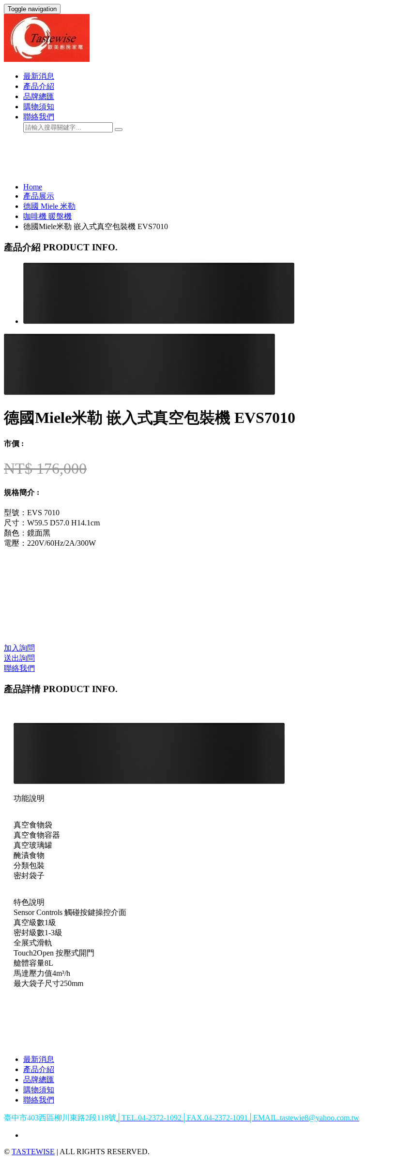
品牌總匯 (38, 96)
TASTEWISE (33, 1151)
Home (32, 187)
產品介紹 (38, 86)
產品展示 (38, 196)
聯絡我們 (38, 117)
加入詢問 (19, 648)
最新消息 (38, 76)
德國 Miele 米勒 (49, 206)
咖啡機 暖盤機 (47, 216)
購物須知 (38, 106)
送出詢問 (19, 658)
